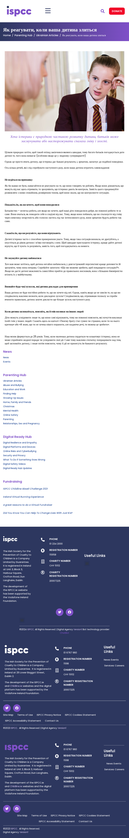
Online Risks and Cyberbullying (19, 451)
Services (109, 665)
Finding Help (9, 393)
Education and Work (14, 389)
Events (6, 361)
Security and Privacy (14, 455)
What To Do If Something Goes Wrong (24, 459)
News (6, 357)
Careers (119, 665)
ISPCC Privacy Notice (49, 714)
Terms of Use (25, 714)
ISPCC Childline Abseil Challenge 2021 (25, 488)
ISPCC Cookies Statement (80, 714)
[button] (87, 563)
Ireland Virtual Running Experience (23, 496)
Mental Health (10, 410)
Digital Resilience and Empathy (20, 442)
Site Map (8, 714)
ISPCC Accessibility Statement (23, 720)
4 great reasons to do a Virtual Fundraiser (27, 504)
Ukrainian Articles (12, 380)
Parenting (8, 419)
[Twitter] (59, 612)
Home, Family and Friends (17, 402)
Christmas (8, 406)
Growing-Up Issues (13, 397)
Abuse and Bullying (13, 385)
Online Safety (10, 415)
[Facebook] (69, 612)
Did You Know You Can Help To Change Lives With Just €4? (38, 513)
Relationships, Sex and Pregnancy (21, 423)
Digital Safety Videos (14, 464)
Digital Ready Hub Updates (17, 468)
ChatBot (64, 632)
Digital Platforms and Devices (19, 446)
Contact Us (52, 720)
